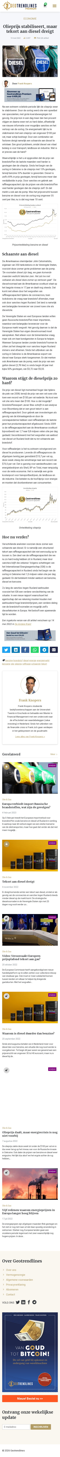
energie (32, 660)
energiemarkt (43, 660)
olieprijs (18, 664)
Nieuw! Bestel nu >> (30, 1398)
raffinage (26, 664)
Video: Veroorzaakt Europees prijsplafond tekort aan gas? (21, 957)
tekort (44, 664)
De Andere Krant (23, 624)
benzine (9, 660)
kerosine (6, 664)
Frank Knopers (25, 83)
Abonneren (12, 1289)
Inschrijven (40, 1427)
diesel (26, 660)
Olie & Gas (6, 799)
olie (12, 664)
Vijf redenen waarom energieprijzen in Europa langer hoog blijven (28, 1211)
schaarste (36, 664)
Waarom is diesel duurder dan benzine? (28, 1033)
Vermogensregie (15, 1274)
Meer (53, 754)
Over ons (11, 1270)
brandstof (18, 660)
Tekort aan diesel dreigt (18, 881)
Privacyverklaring (15, 1284)
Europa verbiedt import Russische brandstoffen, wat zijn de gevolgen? (26, 805)
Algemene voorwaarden (19, 1279)
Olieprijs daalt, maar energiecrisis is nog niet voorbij (30, 1134)
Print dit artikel (42, 38)
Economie (30, 18)
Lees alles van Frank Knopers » (30, 736)
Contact (10, 1294)
